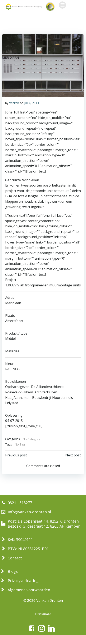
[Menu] (62, 5)
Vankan (14, 103)
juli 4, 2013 (31, 103)
